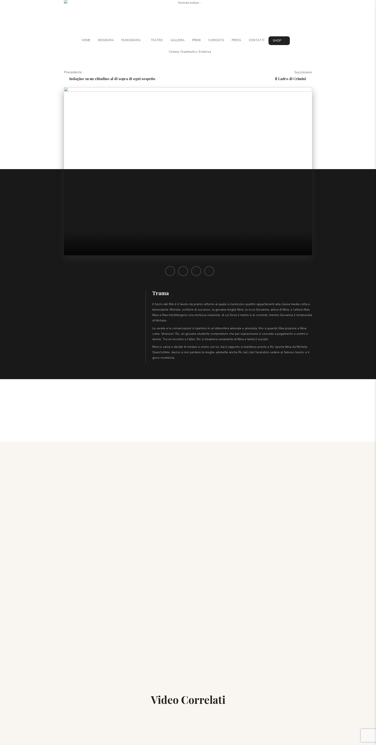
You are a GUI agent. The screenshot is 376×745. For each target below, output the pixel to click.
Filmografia (131, 40)
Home (86, 40)
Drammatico (189, 52)
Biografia (106, 40)
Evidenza (205, 52)
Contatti (256, 40)
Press (236, 40)
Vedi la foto (219, 628)
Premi (196, 40)
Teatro (157, 40)
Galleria (178, 40)
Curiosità (216, 40)
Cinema (174, 52)
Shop (277, 41)
